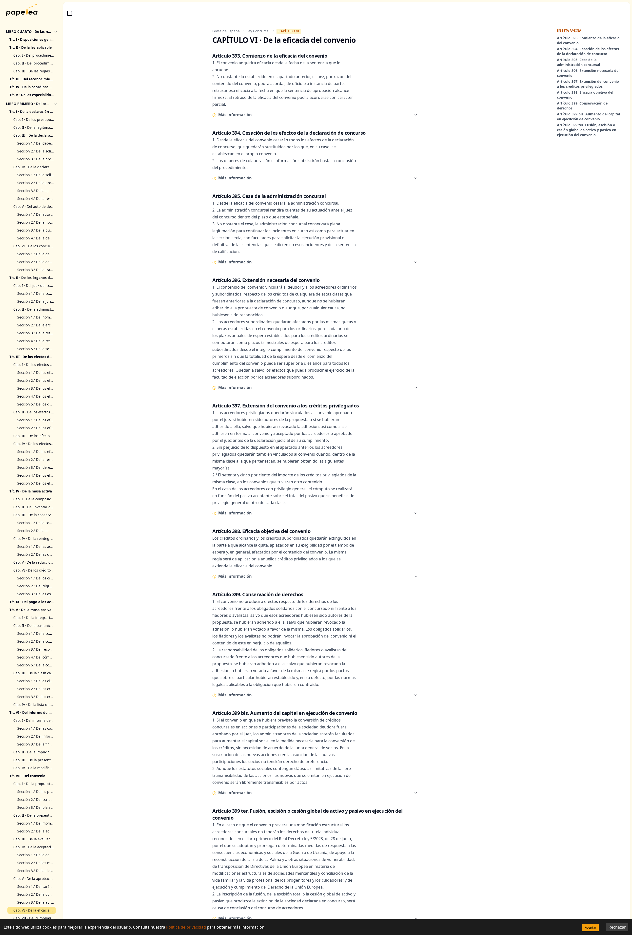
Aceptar (590, 927)
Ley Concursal (258, 31)
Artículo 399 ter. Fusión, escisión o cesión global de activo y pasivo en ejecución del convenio (586, 130)
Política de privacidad (186, 927)
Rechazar (617, 927)
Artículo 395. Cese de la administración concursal (578, 62)
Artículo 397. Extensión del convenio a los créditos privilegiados (588, 84)
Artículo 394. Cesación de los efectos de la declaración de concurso (588, 51)
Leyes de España (226, 31)
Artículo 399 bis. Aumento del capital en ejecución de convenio (588, 116)
